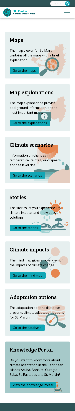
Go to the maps (24, 70)
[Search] (67, 3)
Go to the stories (25, 228)
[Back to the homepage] (19, 12)
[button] (67, 13)
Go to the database (27, 328)
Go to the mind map (27, 275)
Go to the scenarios (27, 175)
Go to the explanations (30, 123)
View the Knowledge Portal (33, 385)
